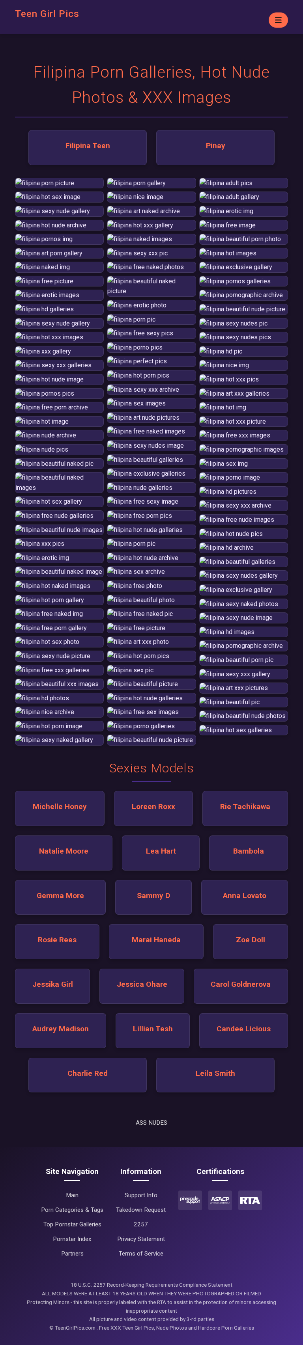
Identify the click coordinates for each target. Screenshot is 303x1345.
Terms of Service (141, 1253)
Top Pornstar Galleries (72, 1224)
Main (72, 1195)
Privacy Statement (141, 1239)
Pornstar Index (72, 1239)
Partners (72, 1253)
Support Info (141, 1195)
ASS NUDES (151, 1122)
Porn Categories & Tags (72, 1209)
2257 (141, 1224)
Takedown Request (141, 1209)
